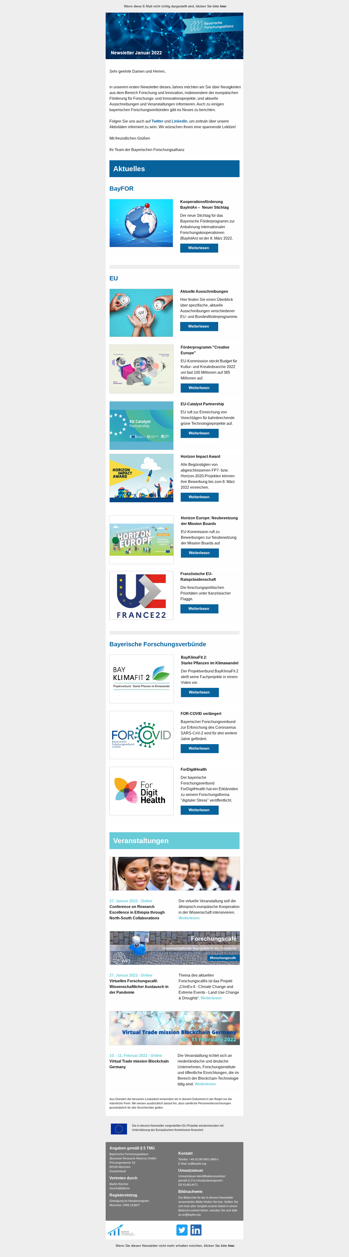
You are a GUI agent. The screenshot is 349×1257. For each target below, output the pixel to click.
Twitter (157, 121)
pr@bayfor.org (197, 1163)
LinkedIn (179, 121)
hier (223, 6)
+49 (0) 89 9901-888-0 (203, 1159)
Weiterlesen (189, 918)
